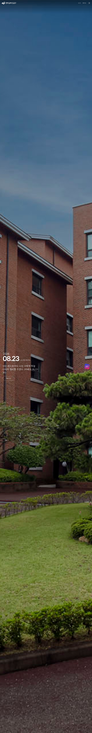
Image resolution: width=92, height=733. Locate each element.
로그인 (79, 3)
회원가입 (84, 3)
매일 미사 (8, 378)
